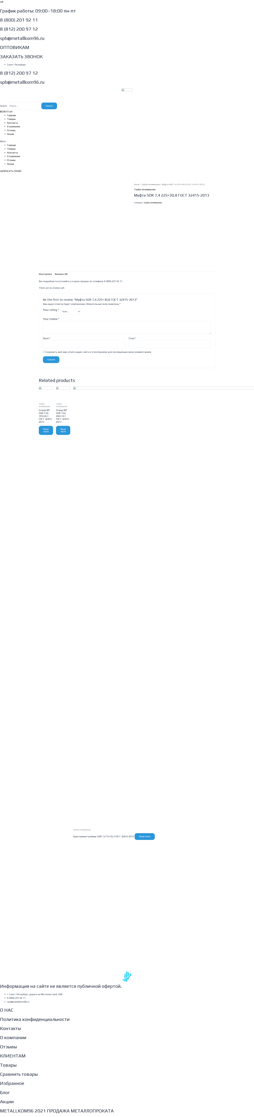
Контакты (12, 122)
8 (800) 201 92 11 (19, 20)
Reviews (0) (61, 274)
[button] (127, 141)
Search (3, 105)
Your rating (51, 309)
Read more (46, 430)
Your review (51, 319)
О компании (13, 126)
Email (132, 338)
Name (46, 338)
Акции (10, 134)
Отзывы (11, 130)
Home (137, 184)
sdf (1, 1)
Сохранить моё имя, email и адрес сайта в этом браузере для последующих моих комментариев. (98, 352)
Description (45, 274)
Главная (11, 115)
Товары (11, 119)
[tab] (45, 274)
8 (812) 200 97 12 (19, 29)
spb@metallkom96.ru (22, 38)
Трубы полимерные (150, 184)
